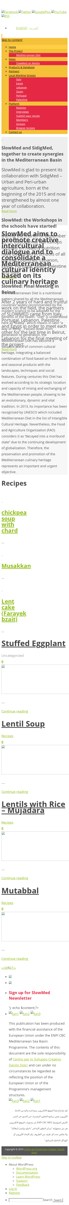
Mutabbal (20, 890)
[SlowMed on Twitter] (25, 12)
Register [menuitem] (14, 1193)
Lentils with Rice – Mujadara (33, 807)
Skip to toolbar (11, 1157)
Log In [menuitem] (13, 1189)
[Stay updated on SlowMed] (5, 16)
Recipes (7, 736)
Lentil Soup (23, 723)
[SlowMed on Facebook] (9, 12)
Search (47, 1200)
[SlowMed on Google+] (41, 12)
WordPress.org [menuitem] (26, 1169)
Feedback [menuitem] (22, 1185)
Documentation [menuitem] (27, 1173)
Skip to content (11, 40)
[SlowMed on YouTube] (59, 12)
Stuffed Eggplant (33, 643)
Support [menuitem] (22, 1181)
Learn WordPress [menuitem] (28, 1177)
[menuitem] (38, 1164)
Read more (9, 211)
